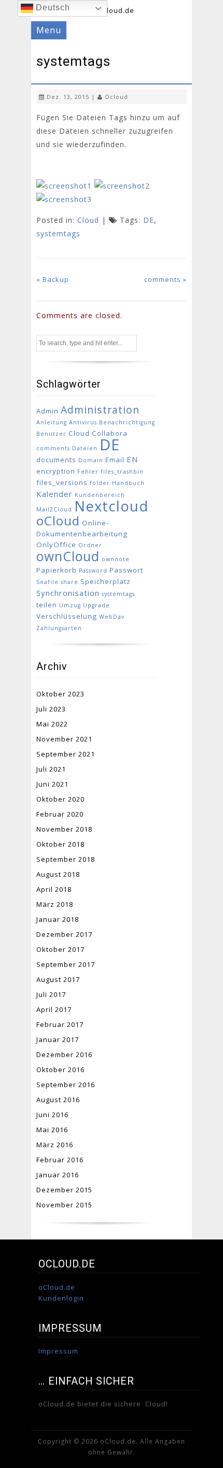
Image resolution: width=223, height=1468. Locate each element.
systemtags (58, 233)
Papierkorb (56, 570)
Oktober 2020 (60, 799)
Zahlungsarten (59, 628)
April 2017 (54, 1009)
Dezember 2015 (64, 1189)
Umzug (70, 605)
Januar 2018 (57, 919)
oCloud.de (56, 1287)
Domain (90, 460)
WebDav (111, 616)
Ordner (90, 545)
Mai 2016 (52, 1129)
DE (148, 220)
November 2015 (64, 1204)
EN (132, 459)
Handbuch (128, 483)
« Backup (52, 279)
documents (56, 459)
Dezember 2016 (64, 1054)
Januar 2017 (57, 1039)
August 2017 (58, 979)
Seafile (47, 582)
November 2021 (64, 739)
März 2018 (54, 904)
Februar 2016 (59, 1159)
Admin (47, 411)
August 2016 (58, 1099)
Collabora (110, 433)
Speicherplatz (105, 581)
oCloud (58, 520)
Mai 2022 (52, 724)
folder (100, 483)
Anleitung (51, 422)
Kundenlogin (61, 1298)
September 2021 (65, 754)
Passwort (126, 570)
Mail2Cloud (54, 509)
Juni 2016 (52, 1114)
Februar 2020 (59, 814)
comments (53, 448)
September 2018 (65, 859)
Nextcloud (111, 506)
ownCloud (68, 556)
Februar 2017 (59, 1024)
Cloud (88, 220)
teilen (46, 604)
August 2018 (58, 874)
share (69, 582)
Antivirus (83, 422)
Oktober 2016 (60, 1069)
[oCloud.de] (111, 10)
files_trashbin (122, 471)
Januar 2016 (57, 1174)
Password (93, 570)
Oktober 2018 (60, 844)
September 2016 (65, 1084)
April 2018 (54, 889)
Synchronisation (68, 593)
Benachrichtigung (127, 422)
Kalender (54, 494)
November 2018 (64, 829)
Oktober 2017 (60, 949)
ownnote (116, 559)
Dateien (84, 448)
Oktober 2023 (60, 694)
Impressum (58, 1351)
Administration (100, 410)
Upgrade (96, 605)
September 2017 (65, 964)
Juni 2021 (52, 784)
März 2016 (54, 1144)
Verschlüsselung (66, 616)
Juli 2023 (51, 709)
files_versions (62, 482)
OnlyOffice (56, 544)
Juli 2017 (51, 994)
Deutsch (51, 7)
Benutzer (51, 433)
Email (114, 459)
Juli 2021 (51, 769)
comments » (165, 279)
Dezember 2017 (64, 934)
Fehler (88, 471)
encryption (55, 471)
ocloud (116, 97)
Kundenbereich (100, 494)
